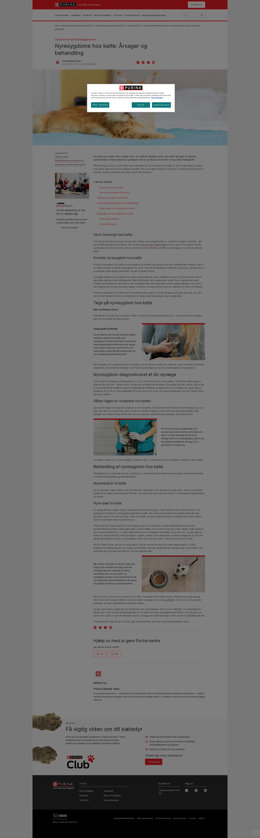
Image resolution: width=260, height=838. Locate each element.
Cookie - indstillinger (100, 105)
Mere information (157, 98)
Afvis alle (140, 105)
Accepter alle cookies (161, 105)
